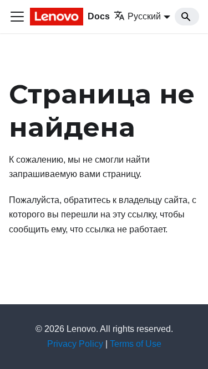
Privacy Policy (75, 344)
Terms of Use (135, 344)
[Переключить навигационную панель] (17, 16)
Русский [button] (144, 16)
